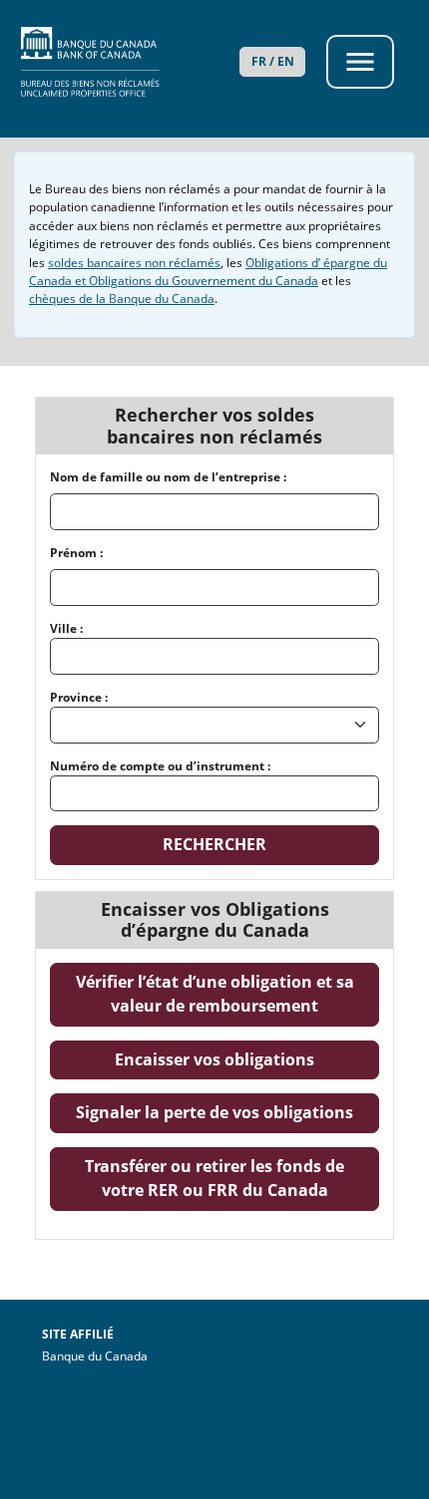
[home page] (117, 62)
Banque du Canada (149, 1355)
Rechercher (214, 844)
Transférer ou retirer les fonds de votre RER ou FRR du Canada (232, 1178)
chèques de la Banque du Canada (121, 298)
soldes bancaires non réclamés (134, 262)
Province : (79, 697)
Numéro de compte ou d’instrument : (160, 765)
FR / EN (272, 61)
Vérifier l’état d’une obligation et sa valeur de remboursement (227, 994)
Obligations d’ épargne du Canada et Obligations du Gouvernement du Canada (208, 271)
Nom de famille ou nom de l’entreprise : (168, 476)
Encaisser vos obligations (247, 1059)
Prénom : (76, 552)
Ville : (66, 628)
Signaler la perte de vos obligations (227, 1111)
